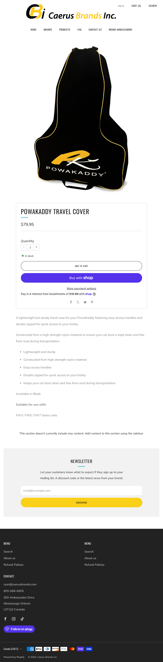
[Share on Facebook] (71, 302)
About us (9, 558)
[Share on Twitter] (85, 302)
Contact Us (95, 29)
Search (153, 5)
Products (64, 29)
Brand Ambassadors (120, 29)
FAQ (80, 29)
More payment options (81, 288)
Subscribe (81, 502)
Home (34, 29)
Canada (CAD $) (11, 649)
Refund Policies (13, 564)
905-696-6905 (14, 591)
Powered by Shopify (14, 657)
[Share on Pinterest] (92, 302)
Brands (48, 29)
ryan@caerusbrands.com (20, 584)
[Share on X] (78, 302)
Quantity (27, 241)
